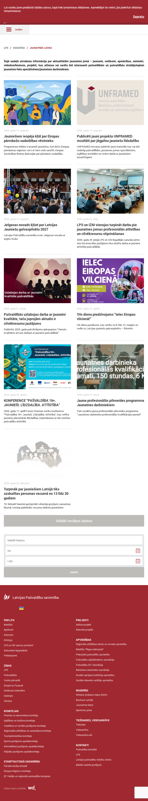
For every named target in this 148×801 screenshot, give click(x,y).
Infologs (8, 640)
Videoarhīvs (82, 729)
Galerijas (8, 695)
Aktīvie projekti (83, 624)
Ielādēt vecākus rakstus (74, 520)
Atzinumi (8, 634)
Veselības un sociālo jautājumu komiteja (25, 725)
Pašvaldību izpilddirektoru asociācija (95, 659)
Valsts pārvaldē (12, 680)
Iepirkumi (8, 629)
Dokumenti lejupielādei (15, 650)
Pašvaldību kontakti (86, 749)
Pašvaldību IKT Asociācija (89, 664)
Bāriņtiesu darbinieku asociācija (92, 669)
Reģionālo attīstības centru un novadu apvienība (101, 644)
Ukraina (8, 700)
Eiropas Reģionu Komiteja (17, 770)
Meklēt (74, 572)
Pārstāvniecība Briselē (15, 765)
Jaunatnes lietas (41, 47)
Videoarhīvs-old (84, 734)
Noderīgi (19, 47)
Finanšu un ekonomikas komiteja (21, 715)
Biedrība (8, 624)
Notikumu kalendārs (14, 690)
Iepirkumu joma (84, 710)
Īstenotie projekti (84, 629)
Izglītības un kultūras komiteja (19, 720)
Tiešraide (80, 724)
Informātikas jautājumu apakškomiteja (24, 746)
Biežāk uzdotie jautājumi (89, 764)
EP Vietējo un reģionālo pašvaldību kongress (27, 776)
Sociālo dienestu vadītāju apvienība (94, 680)
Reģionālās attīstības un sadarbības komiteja (27, 730)
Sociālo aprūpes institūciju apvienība (95, 675)
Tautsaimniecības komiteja (18, 735)
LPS (6, 47)
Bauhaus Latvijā (84, 699)
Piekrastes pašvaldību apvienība (93, 654)
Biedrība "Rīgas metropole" (90, 649)
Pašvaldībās (10, 675)
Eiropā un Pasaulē (13, 685)
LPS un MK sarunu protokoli (18, 645)
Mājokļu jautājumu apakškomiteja (21, 751)
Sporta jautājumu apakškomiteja (21, 741)
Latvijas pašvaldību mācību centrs (93, 759)
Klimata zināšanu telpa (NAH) (91, 694)
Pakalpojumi (10, 655)
